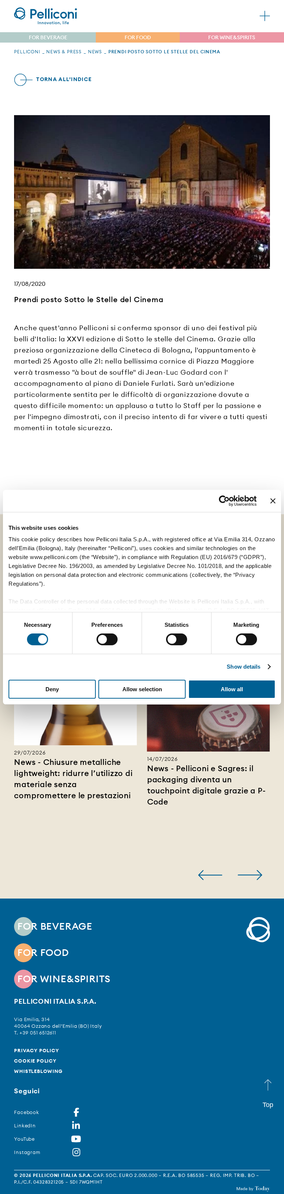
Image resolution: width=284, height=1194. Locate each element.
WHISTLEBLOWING (38, 1071)
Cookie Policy (35, 1061)
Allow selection (142, 689)
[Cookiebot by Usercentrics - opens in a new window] (224, 500)
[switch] (107, 639)
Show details (243, 666)
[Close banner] (272, 500)
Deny (52, 689)
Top (268, 1104)
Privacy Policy (36, 1050)
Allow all (232, 689)
